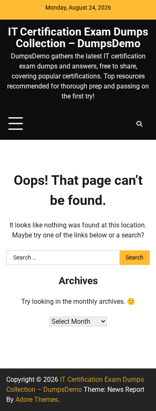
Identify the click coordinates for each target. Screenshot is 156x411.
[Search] (139, 124)
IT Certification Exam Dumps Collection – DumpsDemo (78, 37)
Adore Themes (36, 399)
